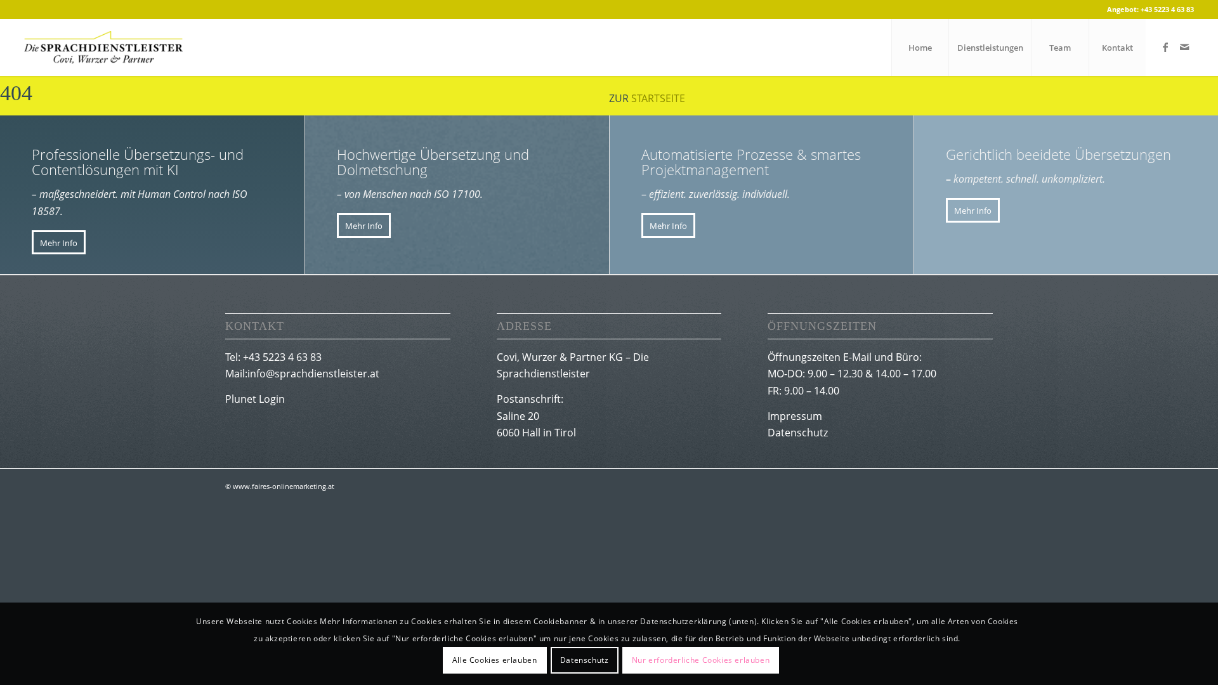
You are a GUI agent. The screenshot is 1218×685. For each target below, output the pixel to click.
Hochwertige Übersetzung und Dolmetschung (433, 162)
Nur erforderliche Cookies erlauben (700, 660)
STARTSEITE (658, 98)
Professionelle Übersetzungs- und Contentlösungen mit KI (138, 162)
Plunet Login (255, 399)
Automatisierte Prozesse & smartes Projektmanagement (751, 162)
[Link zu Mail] (1184, 46)
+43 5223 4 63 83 (1167, 9)
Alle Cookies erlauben (494, 660)
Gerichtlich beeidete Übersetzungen (1058, 154)
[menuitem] (919, 47)
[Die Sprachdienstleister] (103, 47)
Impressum (795, 416)
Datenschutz (798, 433)
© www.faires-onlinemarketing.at (279, 486)
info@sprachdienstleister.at (313, 374)
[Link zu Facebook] (1165, 46)
